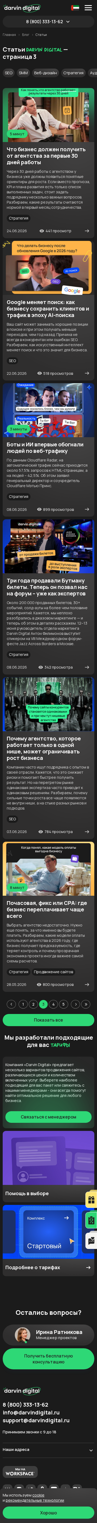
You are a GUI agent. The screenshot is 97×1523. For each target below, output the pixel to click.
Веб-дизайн (45, 73)
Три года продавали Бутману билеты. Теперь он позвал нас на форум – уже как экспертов (47, 587)
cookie (38, 1495)
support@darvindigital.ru (36, 1420)
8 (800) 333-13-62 (44, 22)
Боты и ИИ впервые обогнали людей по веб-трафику (45, 447)
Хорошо (48, 1513)
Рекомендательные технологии (35, 1500)
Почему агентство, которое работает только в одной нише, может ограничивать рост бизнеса (44, 748)
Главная (9, 35)
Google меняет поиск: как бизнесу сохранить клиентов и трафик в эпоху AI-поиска (48, 308)
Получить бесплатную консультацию (48, 1359)
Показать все (48, 1020)
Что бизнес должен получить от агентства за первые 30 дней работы (46, 156)
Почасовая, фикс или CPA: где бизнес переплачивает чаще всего (47, 909)
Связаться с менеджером (48, 1117)
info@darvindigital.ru (31, 1412)
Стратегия (73, 73)
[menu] (89, 8)
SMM (23, 73)
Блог (25, 35)
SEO (8, 73)
